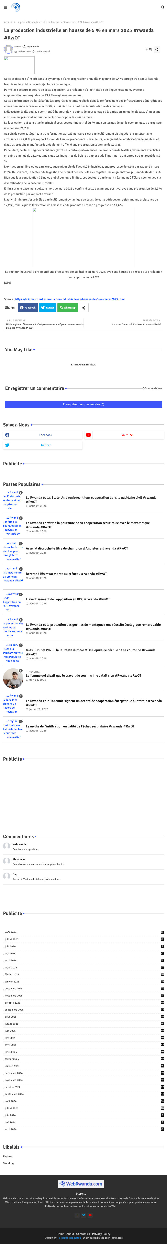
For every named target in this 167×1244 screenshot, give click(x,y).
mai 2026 (84, 953)
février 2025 (84, 1059)
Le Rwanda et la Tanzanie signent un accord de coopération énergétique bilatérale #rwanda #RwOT (94, 703)
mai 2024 (84, 1122)
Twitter (50, 307)
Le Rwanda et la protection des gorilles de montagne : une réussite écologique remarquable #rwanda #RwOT (93, 627)
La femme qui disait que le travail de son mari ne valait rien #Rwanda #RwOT (83, 676)
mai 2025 (84, 1038)
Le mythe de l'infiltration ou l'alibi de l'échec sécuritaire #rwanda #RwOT (80, 726)
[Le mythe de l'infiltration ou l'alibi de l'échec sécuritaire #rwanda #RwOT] (13, 729)
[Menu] (5, 7)
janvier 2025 (84, 1066)
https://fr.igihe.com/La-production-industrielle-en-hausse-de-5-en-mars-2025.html (70, 299)
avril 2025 (84, 1045)
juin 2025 (84, 1030)
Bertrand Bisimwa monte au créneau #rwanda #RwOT (66, 574)
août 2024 (84, 1101)
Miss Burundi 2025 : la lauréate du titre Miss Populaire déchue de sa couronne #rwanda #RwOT (91, 652)
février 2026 (84, 974)
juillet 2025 (84, 1023)
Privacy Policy (101, 1234)
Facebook (30, 307)
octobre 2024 (84, 1087)
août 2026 (84, 932)
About (70, 1234)
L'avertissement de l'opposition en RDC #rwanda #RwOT (68, 599)
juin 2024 (84, 1115)
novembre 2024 (84, 1080)
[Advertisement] (83, 793)
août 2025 (84, 1016)
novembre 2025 (84, 995)
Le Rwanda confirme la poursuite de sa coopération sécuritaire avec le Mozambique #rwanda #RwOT (88, 525)
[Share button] (84, 307)
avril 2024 (84, 1129)
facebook (45, 435)
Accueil (8, 22)
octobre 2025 (84, 1002)
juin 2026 (84, 946)
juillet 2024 (84, 1108)
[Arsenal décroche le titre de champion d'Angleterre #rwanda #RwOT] (13, 551)
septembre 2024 (84, 1094)
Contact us (83, 1234)
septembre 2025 (84, 1009)
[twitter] (83, 1215)
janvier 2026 (84, 981)
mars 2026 (84, 967)
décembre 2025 (84, 988)
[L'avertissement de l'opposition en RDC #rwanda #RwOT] (13, 602)
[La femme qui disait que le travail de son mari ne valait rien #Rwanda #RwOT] (13, 678)
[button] (163, 7)
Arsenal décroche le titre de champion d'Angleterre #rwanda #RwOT (77, 548)
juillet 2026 (84, 939)
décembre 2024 (84, 1073)
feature (7, 1156)
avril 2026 (84, 960)
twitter (46, 445)
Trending (8, 1163)
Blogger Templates (70, 1238)
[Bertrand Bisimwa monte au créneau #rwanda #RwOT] (13, 577)
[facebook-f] (77, 1215)
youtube (127, 435)
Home (60, 1234)
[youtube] (90, 1215)
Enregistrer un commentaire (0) (83, 404)
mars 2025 (84, 1052)
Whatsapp (70, 307)
